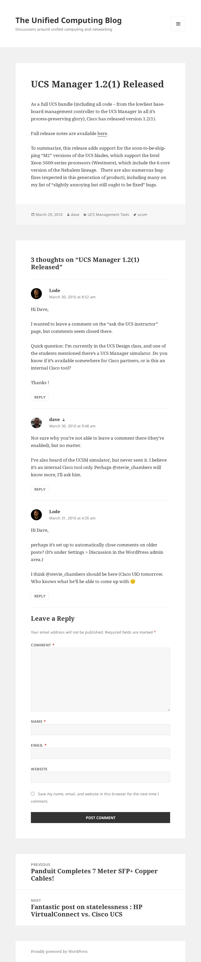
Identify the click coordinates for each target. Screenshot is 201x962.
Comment (42, 644)
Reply (40, 397)
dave (75, 214)
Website (39, 769)
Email (39, 745)
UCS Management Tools (108, 214)
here (102, 133)
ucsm (142, 214)
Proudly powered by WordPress (59, 951)
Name (38, 721)
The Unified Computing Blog (68, 20)
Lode (54, 290)
